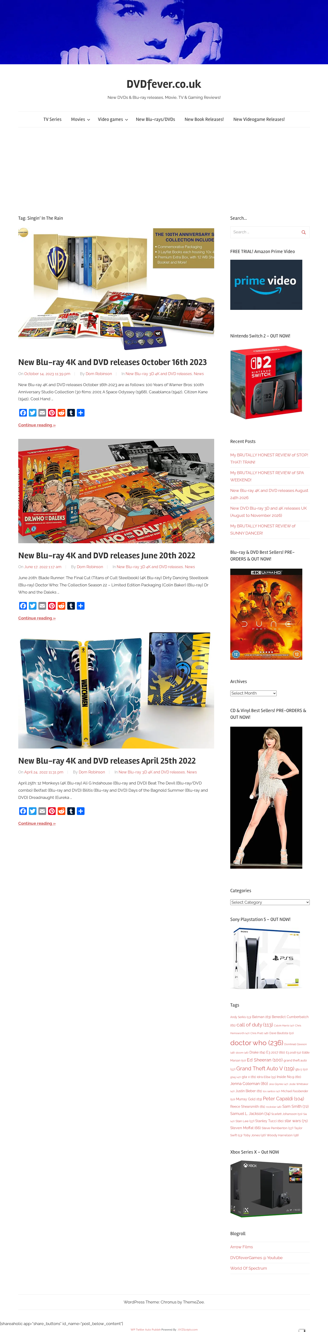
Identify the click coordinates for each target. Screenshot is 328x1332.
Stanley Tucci (269, 1121)
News (199, 373)
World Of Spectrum (248, 1268)
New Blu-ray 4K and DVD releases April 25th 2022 (107, 761)
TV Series (52, 119)
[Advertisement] (164, 171)
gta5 (235, 1077)
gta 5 (301, 1069)
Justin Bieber (249, 1091)
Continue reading (35, 425)
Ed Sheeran (265, 1060)
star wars (296, 1121)
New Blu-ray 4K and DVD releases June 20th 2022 (106, 555)
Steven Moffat (245, 1128)
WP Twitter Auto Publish (146, 1329)
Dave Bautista (281, 1033)
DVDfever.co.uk (164, 84)
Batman (261, 1017)
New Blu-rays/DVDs (155, 119)
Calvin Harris (284, 1025)
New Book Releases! (204, 119)
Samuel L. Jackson (250, 1113)
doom (242, 1052)
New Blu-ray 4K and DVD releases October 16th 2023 (112, 362)
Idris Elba (266, 1077)
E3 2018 (293, 1052)
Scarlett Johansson (286, 1114)
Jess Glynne (278, 1084)
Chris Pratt (259, 1033)
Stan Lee (245, 1121)
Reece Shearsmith (247, 1106)
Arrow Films (241, 1246)
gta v (249, 1077)
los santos (271, 1091)
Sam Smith (295, 1106)
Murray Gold (249, 1099)
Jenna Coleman (249, 1083)
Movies (78, 119)
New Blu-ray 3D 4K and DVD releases (159, 373)
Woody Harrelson (283, 1135)
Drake (257, 1052)
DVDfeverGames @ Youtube (256, 1257)
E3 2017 (275, 1052)
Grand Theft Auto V (265, 1069)
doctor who (256, 1042)
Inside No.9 (289, 1077)
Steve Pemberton (277, 1128)
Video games (110, 119)
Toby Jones (254, 1135)
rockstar (273, 1106)
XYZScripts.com (188, 1329)
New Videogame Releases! (259, 119)
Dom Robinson (99, 373)
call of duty (255, 1025)
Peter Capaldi (283, 1099)
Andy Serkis (240, 1017)
